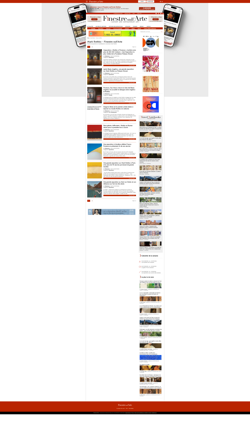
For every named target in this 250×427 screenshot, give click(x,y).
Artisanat (127, 28)
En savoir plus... (132, 65)
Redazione (107, 56)
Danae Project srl (128, 412)
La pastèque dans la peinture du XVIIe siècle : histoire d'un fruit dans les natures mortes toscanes (150, 161)
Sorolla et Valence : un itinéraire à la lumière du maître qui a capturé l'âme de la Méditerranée (150, 248)
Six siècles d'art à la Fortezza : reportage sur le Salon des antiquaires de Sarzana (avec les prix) (150, 375)
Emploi (149, 26)
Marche (139, 28)
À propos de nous (121, 408)
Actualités (90, 26)
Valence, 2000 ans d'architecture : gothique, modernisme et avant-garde (150, 216)
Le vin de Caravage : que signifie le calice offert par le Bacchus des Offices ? (150, 138)
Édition (133, 28)
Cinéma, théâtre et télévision (150, 28)
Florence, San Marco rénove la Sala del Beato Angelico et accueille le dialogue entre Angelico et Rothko (119, 90)
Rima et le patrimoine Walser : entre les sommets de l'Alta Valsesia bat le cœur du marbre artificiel (149, 205)
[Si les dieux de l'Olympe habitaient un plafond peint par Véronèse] (150, 168)
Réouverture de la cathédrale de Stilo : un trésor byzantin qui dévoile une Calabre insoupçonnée (150, 128)
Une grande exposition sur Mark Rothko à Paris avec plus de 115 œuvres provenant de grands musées (119, 165)
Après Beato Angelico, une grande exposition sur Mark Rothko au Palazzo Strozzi (118, 70)
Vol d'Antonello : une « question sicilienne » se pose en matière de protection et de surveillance (151, 387)
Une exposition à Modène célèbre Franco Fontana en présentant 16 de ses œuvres (117, 145)
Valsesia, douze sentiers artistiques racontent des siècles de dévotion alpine (150, 193)
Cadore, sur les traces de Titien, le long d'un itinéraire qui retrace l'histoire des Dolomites (150, 183)
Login (142, 1)
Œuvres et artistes (101, 26)
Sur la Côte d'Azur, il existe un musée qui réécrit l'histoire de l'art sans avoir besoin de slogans (150, 149)
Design (141, 26)
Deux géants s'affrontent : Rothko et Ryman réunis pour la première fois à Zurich (117, 126)
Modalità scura (154, 412)
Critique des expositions (116, 26)
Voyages (135, 26)
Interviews (108, 28)
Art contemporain (113, 112)
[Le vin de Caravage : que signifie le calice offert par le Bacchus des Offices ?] (150, 134)
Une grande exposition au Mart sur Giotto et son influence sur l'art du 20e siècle (119, 183)
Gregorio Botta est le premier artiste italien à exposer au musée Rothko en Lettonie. (118, 108)
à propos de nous (118, 13)
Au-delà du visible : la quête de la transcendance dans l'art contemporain (148, 353)
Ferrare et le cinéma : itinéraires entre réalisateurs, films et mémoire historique (149, 227)
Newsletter (127, 13)
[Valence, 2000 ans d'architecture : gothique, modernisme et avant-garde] (150, 212)
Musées (110, 95)
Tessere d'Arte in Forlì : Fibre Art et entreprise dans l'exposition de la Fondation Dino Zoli (150, 237)
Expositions (100, 28)
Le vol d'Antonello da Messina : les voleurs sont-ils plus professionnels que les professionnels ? (151, 306)
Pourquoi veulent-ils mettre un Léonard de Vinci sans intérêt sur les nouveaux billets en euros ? (151, 281)
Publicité (139, 13)
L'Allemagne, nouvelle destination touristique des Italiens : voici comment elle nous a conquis (151, 330)
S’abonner (150, 1)
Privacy (132, 412)
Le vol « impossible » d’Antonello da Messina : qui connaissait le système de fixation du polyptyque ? (150, 294)
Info (134, 13)
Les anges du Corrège (144, 364)
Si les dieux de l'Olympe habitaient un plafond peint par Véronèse (150, 172)
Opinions (127, 26)
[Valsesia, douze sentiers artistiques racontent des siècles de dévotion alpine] (150, 189)
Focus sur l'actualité (117, 28)
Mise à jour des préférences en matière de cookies (142, 412)
